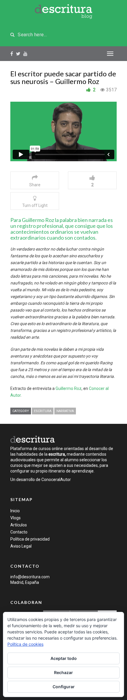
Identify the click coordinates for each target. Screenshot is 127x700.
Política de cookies (25, 644)
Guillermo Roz (69, 388)
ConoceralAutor (56, 479)
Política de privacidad (30, 539)
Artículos (18, 525)
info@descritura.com (30, 576)
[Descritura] (32, 439)
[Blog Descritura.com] (63, 11)
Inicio (15, 510)
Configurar (64, 686)
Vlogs (15, 517)
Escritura (42, 411)
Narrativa (65, 411)
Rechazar (63, 672)
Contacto (18, 532)
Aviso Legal (21, 546)
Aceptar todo (64, 658)
